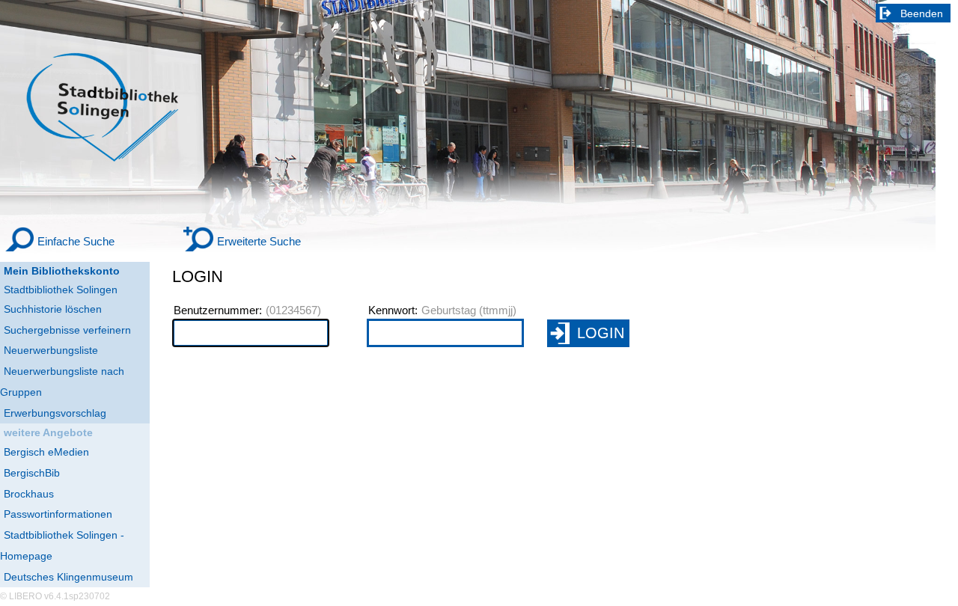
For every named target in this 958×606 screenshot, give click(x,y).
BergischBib (32, 473)
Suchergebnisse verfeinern (67, 330)
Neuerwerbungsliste (51, 350)
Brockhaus (29, 494)
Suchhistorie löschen (53, 309)
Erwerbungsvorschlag (55, 413)
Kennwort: (393, 310)
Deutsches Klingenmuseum (68, 577)
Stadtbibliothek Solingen (61, 290)
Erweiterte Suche (259, 241)
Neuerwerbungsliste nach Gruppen (62, 381)
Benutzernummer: (218, 310)
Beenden (921, 13)
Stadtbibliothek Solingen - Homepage (62, 545)
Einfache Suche (76, 241)
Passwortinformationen (58, 514)
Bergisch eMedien (46, 452)
